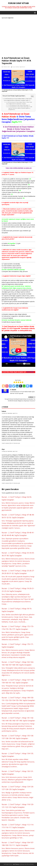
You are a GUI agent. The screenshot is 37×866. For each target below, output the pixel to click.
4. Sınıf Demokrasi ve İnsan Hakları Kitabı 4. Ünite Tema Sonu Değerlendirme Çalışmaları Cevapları (19, 102)
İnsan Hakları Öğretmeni (18, 67)
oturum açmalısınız (20, 493)
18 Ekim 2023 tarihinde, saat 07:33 (9, 413)
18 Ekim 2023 (6, 67)
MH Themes (16, 864)
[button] (35, 12)
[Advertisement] (18, 37)
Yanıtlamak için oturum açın (11, 443)
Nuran (4, 497)
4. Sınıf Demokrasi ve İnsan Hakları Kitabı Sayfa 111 (19, 105)
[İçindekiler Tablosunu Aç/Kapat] (31, 96)
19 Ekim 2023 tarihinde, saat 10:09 (9, 451)
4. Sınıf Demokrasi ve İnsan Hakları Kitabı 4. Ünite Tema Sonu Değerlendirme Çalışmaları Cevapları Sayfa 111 (18, 99)
